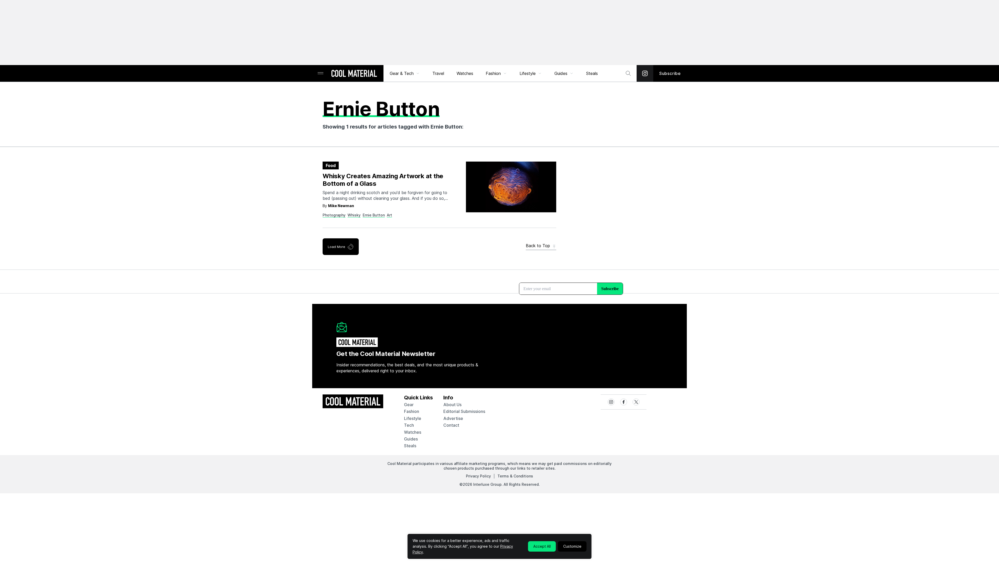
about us (452, 404)
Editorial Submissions (464, 411)
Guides (560, 73)
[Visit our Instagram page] (645, 73)
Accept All (542, 546)
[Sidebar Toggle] (320, 73)
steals (592, 73)
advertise (453, 418)
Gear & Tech (402, 73)
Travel (438, 73)
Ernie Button (374, 215)
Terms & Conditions (515, 476)
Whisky (354, 215)
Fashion (493, 73)
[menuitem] (404, 73)
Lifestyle (528, 73)
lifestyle (412, 418)
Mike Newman (341, 205)
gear (409, 404)
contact (451, 425)
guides (411, 439)
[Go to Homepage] (354, 74)
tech (409, 425)
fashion (411, 411)
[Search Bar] (628, 73)
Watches (465, 73)
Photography (334, 215)
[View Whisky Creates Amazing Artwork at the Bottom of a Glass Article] (511, 187)
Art (389, 215)
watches (412, 432)
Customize (572, 546)
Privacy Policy (478, 476)
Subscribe (670, 73)
